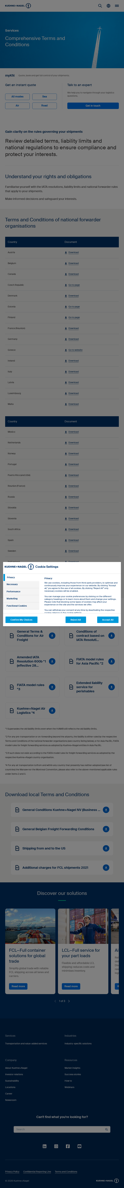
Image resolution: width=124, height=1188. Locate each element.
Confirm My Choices (21, 619)
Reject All (76, 619)
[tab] (21, 577)
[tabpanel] (81, 603)
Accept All (108, 619)
